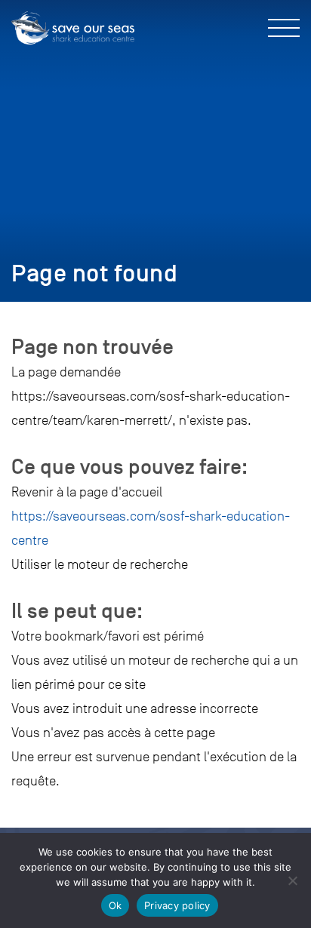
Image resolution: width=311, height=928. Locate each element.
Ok (115, 905)
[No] (292, 880)
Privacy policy (177, 905)
